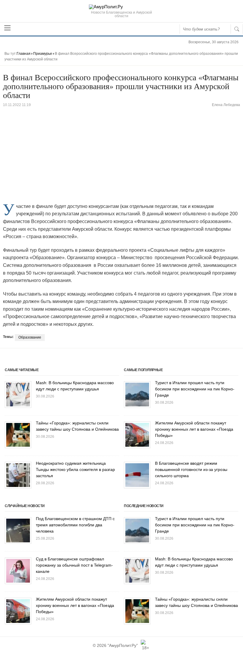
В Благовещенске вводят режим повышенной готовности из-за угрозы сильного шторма (191, 469)
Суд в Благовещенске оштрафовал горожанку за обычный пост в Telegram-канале (74, 565)
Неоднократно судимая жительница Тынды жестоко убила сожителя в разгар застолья (75, 469)
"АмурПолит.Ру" (123, 645)
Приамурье (42, 54)
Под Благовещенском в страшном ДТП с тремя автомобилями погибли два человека (75, 524)
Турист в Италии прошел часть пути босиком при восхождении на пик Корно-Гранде (194, 388)
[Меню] (7, 28)
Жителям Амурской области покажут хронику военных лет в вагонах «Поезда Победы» (194, 429)
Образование (29, 337)
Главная (24, 54)
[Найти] (237, 29)
